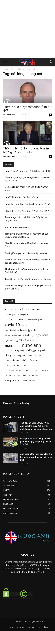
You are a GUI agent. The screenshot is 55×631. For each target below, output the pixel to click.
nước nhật (9, 350)
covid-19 (12, 324)
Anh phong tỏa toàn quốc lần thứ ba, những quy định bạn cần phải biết (36, 457)
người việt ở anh (24, 340)
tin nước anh (22, 365)
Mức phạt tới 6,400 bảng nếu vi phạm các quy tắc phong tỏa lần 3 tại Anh (35, 441)
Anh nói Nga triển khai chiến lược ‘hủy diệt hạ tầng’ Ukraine (26, 219)
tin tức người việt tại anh (14, 370)
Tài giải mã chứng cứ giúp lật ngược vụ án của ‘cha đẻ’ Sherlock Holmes (26, 235)
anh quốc (19, 309)
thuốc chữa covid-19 (36, 355)
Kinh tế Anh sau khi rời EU (17, 227)
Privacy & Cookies (40, 627)
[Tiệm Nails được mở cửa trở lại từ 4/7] (27, 91)
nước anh (31, 345)
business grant (10, 314)
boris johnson (33, 309)
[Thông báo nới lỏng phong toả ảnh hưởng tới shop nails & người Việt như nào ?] (27, 133)
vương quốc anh (13, 380)
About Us (14, 627)
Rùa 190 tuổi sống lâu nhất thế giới (21, 197)
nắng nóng (19, 350)
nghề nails (42, 335)
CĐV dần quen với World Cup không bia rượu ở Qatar (26, 245)
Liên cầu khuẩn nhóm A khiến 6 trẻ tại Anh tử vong (26, 188)
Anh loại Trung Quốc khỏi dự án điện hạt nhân (26, 253)
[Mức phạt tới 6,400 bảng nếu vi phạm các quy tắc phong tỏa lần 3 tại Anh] (10, 442)
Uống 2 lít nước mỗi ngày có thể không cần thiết (27, 171)
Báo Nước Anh (9, 115)
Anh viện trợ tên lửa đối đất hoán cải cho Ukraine (28, 279)
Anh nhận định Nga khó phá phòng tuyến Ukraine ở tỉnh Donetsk (28, 287)
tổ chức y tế (33, 375)
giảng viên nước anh (13, 335)
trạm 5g (45, 370)
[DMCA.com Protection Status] (18, 601)
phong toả (10, 355)
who (25, 380)
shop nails (21, 355)
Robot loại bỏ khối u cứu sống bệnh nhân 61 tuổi (27, 204)
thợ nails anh (12, 360)
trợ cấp (8, 375)
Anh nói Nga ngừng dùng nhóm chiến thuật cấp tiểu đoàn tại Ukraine (27, 261)
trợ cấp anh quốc (20, 375)
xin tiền (32, 380)
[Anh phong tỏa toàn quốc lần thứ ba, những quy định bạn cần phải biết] (10, 458)
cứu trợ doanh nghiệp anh (20, 330)
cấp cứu (25, 325)
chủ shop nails (15, 319)
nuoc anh (12, 345)
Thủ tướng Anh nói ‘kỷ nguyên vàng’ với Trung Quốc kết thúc (26, 270)
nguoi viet (9, 340)
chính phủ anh (24, 314)
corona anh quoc (35, 320)
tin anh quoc (10, 365)
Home (5, 69)
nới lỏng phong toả (35, 350)
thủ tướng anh (30, 360)
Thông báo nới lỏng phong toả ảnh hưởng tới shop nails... (27, 150)
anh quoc (9, 309)
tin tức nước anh (33, 370)
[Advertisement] (27, 29)
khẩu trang (28, 335)
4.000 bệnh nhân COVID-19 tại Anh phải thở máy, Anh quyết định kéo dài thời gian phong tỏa (36, 426)
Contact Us (25, 627)
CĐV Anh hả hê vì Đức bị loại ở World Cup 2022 (27, 211)
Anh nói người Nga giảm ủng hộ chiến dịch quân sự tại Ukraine (27, 179)
